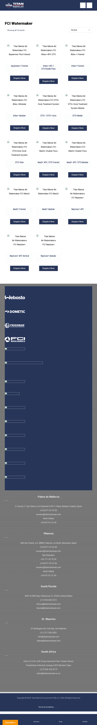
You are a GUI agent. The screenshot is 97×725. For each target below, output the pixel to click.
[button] (89, 5)
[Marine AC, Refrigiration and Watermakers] (14, 5)
